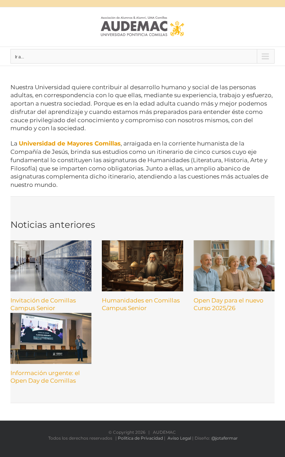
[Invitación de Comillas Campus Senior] (50, 265)
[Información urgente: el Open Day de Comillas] (50, 338)
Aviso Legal (179, 438)
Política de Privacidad (140, 438)
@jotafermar (224, 438)
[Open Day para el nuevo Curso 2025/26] (234, 265)
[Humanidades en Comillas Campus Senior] (142, 265)
